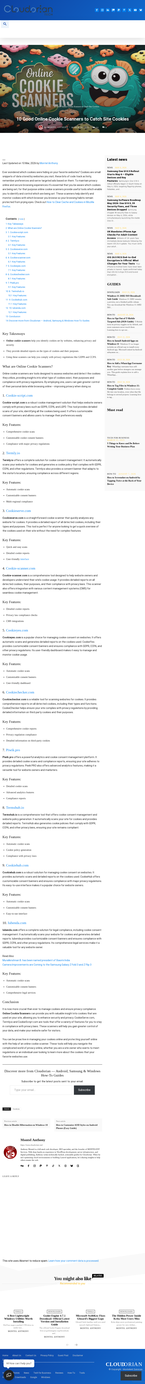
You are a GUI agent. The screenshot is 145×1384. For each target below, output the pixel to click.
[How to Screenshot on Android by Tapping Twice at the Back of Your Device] (125, 460)
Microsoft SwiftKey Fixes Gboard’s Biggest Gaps (90, 1317)
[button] (5, 24)
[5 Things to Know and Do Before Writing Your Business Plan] (125, 424)
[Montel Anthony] (41, 127)
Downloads (113, 292)
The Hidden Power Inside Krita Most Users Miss (126, 1317)
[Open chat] (9, 1375)
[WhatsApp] (46, 140)
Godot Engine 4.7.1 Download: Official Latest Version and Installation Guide (54, 1320)
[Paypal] (119, 10)
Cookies (16, 1109)
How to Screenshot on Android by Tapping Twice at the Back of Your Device (124, 480)
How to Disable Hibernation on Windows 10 (26, 1125)
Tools (48, 106)
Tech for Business (118, 438)
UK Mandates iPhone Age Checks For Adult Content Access (122, 234)
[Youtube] (135, 10)
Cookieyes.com (17, 630)
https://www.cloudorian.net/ (32, 1145)
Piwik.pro (13, 750)
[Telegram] (70, 140)
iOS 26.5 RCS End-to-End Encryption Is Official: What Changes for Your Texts (123, 260)
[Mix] (111, 140)
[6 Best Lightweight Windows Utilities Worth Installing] (18, 1300)
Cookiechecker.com (20, 692)
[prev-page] (67, 1345)
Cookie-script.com (19, 395)
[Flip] (127, 140)
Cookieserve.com (18, 511)
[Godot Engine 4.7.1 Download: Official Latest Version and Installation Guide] (54, 1300)
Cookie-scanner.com (20, 568)
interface (24, 559)
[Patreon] (113, 10)
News (110, 168)
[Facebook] (97, 10)
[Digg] (135, 140)
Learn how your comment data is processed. (73, 1260)
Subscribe (84, 1090)
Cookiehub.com (17, 865)
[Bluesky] (141, 10)
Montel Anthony (57, 127)
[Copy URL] (72, 148)
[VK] (119, 140)
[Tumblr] (103, 140)
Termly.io (13, 453)
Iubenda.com (17, 923)
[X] (130, 10)
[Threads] (78, 1165)
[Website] (65, 1165)
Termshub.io (15, 807)
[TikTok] (53, 1165)
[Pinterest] (124, 10)
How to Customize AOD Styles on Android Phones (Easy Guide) (76, 1126)
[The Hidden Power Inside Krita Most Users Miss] (126, 1300)
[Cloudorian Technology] (36, 10)
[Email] (87, 140)
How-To (111, 315)
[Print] (95, 140)
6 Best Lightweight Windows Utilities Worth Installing (18, 1318)
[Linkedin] (108, 10)
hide (21, 219)
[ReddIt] (78, 140)
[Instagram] (102, 10)
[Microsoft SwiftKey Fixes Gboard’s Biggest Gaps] (90, 1300)
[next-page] (76, 1345)
